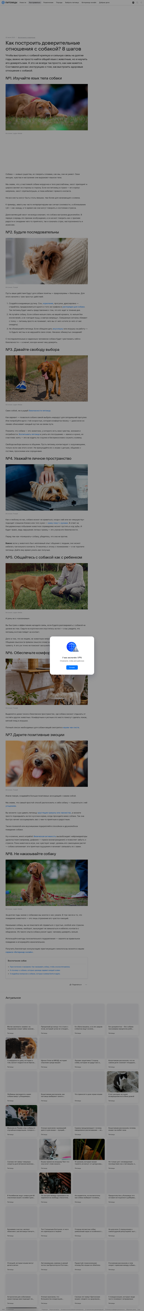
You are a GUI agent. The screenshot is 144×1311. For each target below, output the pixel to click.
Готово (72, 667)
